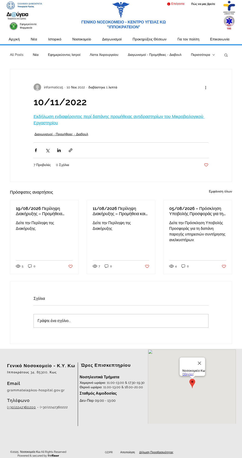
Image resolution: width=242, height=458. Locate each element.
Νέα (36, 55)
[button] (175, 3)
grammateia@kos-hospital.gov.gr (36, 390)
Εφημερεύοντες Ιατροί (64, 55)
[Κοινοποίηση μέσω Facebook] (36, 150)
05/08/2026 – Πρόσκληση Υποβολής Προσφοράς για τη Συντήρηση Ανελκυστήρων (196, 211)
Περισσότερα (200, 55)
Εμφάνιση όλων (220, 191)
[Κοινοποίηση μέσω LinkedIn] (59, 150)
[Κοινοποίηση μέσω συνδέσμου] (70, 150)
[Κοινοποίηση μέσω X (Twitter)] (47, 150)
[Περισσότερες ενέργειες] (205, 87)
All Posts (16, 55)
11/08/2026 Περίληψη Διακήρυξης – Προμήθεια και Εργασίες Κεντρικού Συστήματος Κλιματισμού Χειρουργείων (119, 211)
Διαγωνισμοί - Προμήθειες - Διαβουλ (155, 55)
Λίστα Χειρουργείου (104, 55)
